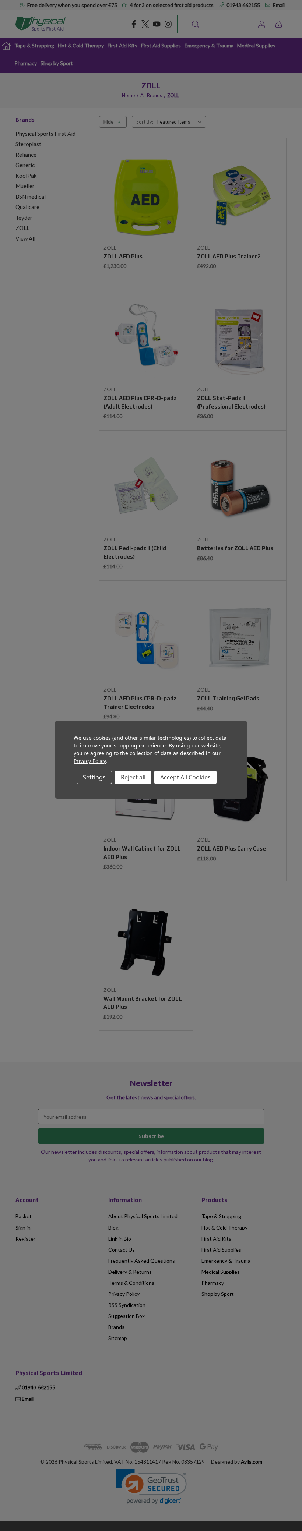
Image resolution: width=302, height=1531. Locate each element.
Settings (94, 777)
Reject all (133, 777)
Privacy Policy (90, 760)
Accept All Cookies (185, 777)
